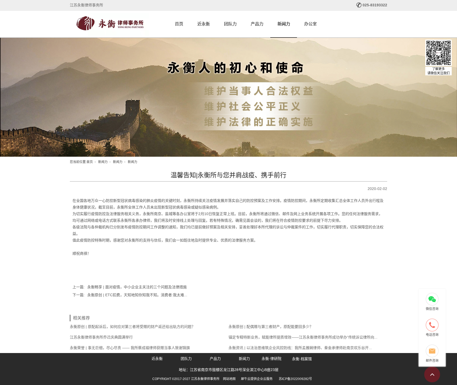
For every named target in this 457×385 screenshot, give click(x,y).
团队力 (230, 24)
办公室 (310, 24)
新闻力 (283, 24)
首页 (179, 24)
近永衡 (203, 24)
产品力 (257, 24)
